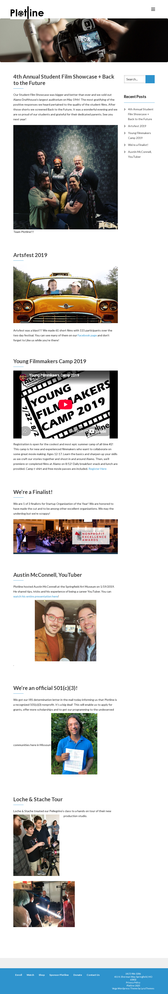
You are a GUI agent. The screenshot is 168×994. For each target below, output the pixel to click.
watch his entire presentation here (35, 596)
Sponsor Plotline (59, 974)
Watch (30, 974)
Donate (77, 974)
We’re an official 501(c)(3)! (45, 688)
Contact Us (93, 974)
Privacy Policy (133, 982)
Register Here (98, 468)
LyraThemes (147, 988)
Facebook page (87, 335)
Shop (42, 974)
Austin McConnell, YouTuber (47, 574)
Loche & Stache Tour (38, 799)
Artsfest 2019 (30, 255)
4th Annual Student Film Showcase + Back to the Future (63, 79)
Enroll (18, 974)
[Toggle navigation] (153, 9)
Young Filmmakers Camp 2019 (49, 361)
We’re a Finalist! (33, 492)
